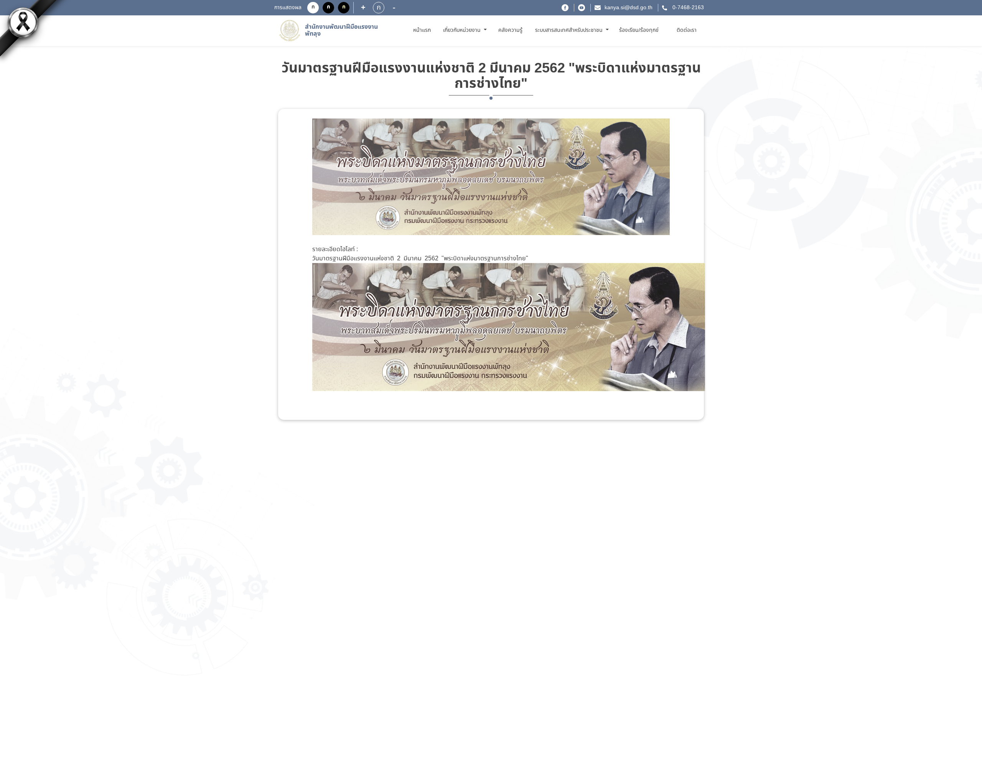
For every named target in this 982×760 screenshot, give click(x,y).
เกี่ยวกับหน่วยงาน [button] (462, 30)
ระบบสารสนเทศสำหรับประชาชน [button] (569, 30)
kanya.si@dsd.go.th (628, 8)
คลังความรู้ (510, 30)
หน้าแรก (423, 30)
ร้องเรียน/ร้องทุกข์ (639, 30)
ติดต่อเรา (687, 30)
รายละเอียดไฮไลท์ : (335, 250)
